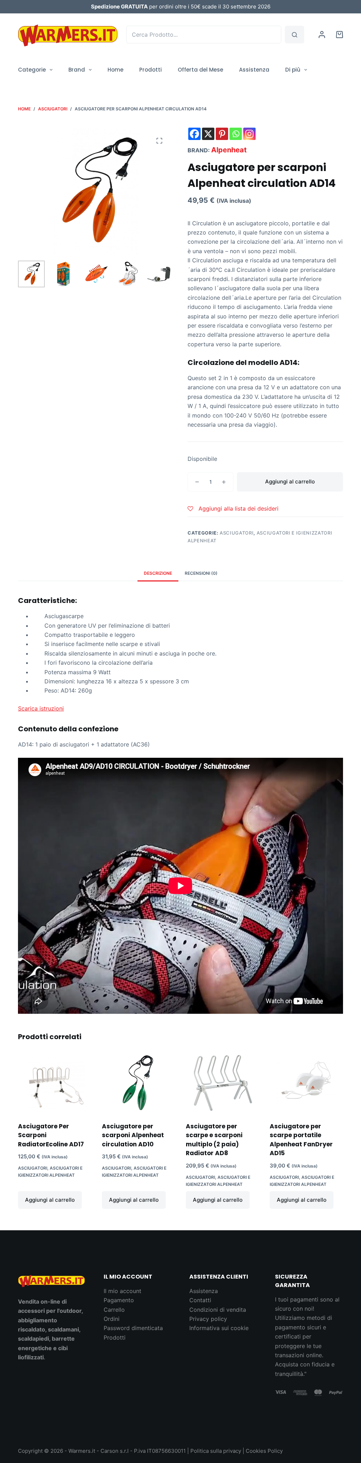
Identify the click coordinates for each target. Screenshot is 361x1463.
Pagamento (119, 1300)
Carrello (114, 1309)
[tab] (157, 573)
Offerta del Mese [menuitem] (200, 69)
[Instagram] (249, 134)
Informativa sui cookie (219, 1327)
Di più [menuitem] (292, 69)
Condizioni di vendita (217, 1309)
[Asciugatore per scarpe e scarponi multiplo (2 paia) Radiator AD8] (222, 1083)
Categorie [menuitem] (32, 69)
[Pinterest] (222, 134)
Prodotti (115, 1337)
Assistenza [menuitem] (254, 69)
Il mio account (122, 1290)
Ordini (112, 1318)
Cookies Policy (264, 1450)
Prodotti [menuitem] (150, 69)
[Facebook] (194, 134)
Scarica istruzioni (41, 708)
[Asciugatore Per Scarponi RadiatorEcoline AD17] (54, 1083)
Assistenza (203, 1290)
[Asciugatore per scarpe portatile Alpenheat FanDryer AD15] (306, 1083)
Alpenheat (229, 150)
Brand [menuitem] (76, 69)
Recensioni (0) (201, 573)
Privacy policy (208, 1318)
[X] (208, 134)
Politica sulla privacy (215, 1450)
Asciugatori (236, 533)
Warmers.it (81, 1450)
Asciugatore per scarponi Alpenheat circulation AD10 (133, 1135)
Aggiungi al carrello (290, 481)
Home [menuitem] (115, 69)
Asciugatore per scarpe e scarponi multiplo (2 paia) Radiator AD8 (214, 1140)
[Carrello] (339, 34)
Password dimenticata (133, 1327)
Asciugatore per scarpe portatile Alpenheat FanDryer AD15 (301, 1140)
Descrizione (158, 573)
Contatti (200, 1300)
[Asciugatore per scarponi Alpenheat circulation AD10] (138, 1083)
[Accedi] (321, 34)
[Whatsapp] (236, 134)
